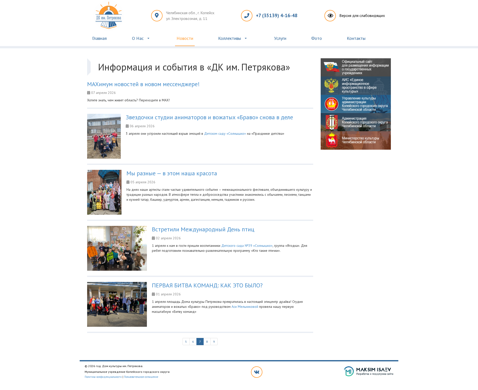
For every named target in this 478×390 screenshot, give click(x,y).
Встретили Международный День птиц (203, 229)
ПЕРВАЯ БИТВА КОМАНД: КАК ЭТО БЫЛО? (207, 285)
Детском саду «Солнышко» (225, 133)
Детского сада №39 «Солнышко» (247, 245)
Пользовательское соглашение (141, 377)
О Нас (138, 38)
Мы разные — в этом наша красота (171, 173)
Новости (185, 38)
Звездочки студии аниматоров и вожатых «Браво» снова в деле (209, 117)
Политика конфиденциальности (103, 377)
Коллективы (229, 38)
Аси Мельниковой (245, 306)
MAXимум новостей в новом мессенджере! (143, 84)
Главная (99, 38)
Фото (316, 38)
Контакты (356, 38)
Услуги (280, 38)
